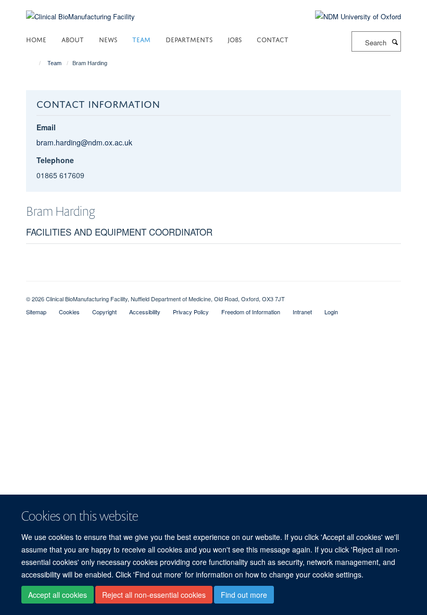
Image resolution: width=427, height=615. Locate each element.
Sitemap (36, 312)
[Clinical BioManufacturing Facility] (80, 10)
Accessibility (144, 312)
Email (46, 127)
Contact (272, 39)
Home (36, 39)
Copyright (104, 312)
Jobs (235, 39)
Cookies (69, 312)
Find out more (244, 594)
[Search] (394, 41)
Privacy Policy (191, 312)
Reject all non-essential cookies (154, 594)
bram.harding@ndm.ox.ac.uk (84, 142)
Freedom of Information (250, 312)
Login (331, 312)
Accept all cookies (57, 594)
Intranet (302, 312)
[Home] (35, 63)
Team (141, 39)
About (72, 39)
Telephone (55, 160)
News (108, 39)
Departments (189, 39)
